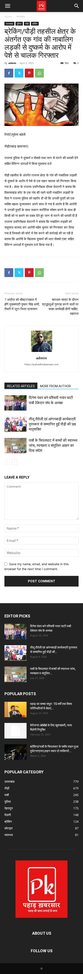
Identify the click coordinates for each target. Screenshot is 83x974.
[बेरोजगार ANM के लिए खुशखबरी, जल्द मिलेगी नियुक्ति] (15, 730)
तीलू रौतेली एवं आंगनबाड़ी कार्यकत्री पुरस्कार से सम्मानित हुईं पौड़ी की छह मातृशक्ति (52, 424)
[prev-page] (7, 462)
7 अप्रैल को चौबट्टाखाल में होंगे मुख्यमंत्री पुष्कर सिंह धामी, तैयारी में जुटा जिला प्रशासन (22, 304)
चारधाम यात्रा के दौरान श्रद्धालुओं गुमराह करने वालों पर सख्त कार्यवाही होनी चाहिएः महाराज (60, 307)
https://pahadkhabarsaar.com (41, 364)
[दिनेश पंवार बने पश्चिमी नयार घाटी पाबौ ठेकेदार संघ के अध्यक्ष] (15, 403)
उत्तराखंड (20, 16)
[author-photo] (41, 352)
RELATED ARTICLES (21, 386)
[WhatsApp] (39, 73)
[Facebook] (8, 73)
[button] (7, 6)
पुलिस (19, 23)
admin (12, 63)
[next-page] (14, 462)
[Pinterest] (29, 73)
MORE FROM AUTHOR (55, 386)
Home (8, 16)
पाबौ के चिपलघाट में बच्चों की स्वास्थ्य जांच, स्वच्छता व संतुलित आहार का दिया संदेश (53, 445)
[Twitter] (19, 73)
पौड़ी (27, 23)
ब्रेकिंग (34, 23)
